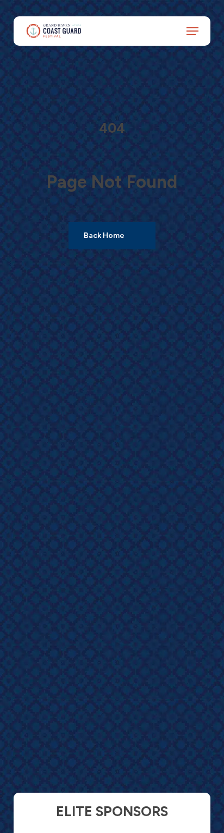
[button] (192, 30)
